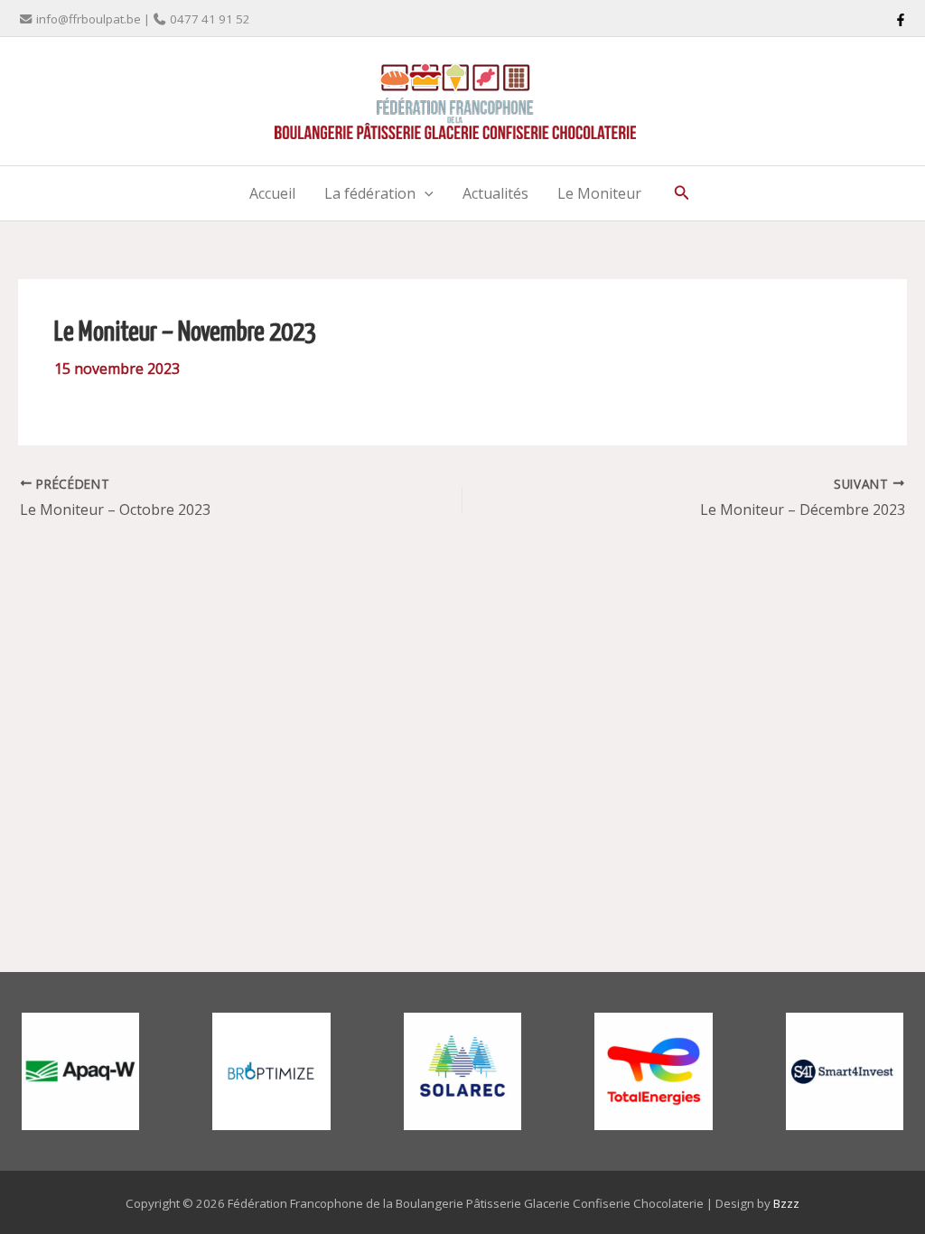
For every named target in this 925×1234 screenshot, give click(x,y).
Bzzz (786, 1203)
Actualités (495, 193)
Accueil (272, 193)
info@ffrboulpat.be (88, 19)
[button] (425, 193)
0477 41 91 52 (210, 19)
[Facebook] (900, 20)
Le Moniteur (599, 193)
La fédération (370, 193)
